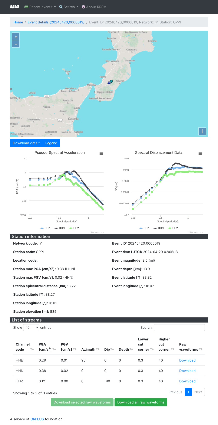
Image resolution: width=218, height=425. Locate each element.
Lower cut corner (143, 344)
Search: (146, 327)
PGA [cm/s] (45, 347)
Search (69, 7)
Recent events (40, 7)
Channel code (23, 347)
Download (187, 360)
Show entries (32, 327)
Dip (107, 349)
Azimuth (88, 349)
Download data (25, 143)
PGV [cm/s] (66, 347)
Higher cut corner (164, 344)
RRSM (14, 6)
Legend (51, 143)
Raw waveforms (188, 347)
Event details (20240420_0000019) (56, 22)
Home (18, 22)
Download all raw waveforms (140, 402)
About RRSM (95, 7)
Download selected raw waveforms (82, 402)
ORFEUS (37, 419)
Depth (124, 349)
